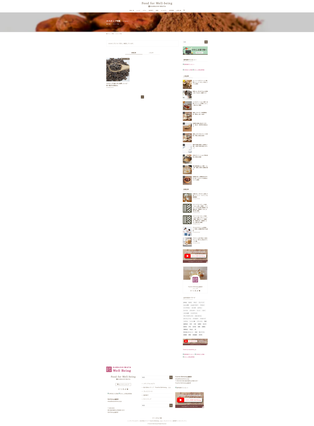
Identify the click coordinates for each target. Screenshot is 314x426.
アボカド (202, 305)
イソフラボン (186, 307)
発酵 (199, 326)
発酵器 (203, 326)
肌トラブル (201, 332)
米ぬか (191, 329)
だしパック (201, 302)
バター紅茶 (186, 313)
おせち (190, 302)
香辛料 (200, 334)
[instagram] (195, 291)
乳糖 (205, 321)
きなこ (195, 302)
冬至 (191, 324)
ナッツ (198, 310)
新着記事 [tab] (133, 52)
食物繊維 (195, 334)
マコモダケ (195, 318)
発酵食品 (185, 329)
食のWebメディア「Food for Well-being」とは (157, 387)
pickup (185, 302)
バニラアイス (194, 313)
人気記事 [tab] (151, 52)
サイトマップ (147, 399)
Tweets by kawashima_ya (189, 349)
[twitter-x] (193, 291)
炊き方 (204, 324)
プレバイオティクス (188, 316)
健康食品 (185, 324)
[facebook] (191, 291)
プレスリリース (148, 391)
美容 (196, 332)
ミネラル (185, 321)
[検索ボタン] (184, 10)
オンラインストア (123, 384)
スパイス (185, 310)
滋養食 (199, 324)
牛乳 (190, 326)
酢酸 (190, 334)
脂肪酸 (185, 334)
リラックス (199, 321)
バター (203, 310)
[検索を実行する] (206, 42)
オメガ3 (194, 307)
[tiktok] (197, 291)
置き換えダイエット (188, 332)
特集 (109, 24)
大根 (195, 324)
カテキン (200, 307)
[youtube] (199, 291)
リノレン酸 (192, 321)
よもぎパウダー (194, 305)
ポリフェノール (187, 318)
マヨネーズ (202, 318)
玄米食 (194, 326)
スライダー (192, 310)
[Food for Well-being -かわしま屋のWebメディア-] (157, 4)
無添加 (185, 326)
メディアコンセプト (149, 383)
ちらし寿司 (186, 305)
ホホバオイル (198, 316)
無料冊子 (146, 395)
